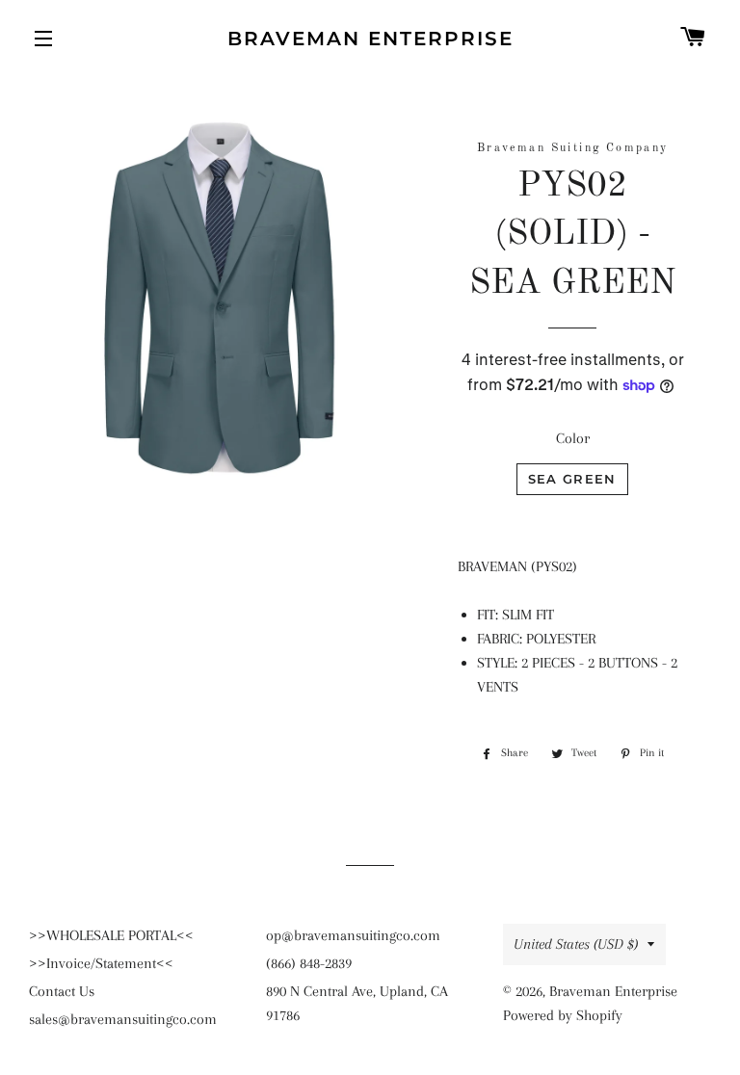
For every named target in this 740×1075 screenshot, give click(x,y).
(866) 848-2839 (309, 963)
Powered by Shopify (562, 1015)
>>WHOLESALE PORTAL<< (111, 935)
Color (573, 438)
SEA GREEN (572, 478)
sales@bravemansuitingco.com (123, 1019)
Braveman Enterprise (370, 38)
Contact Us (61, 991)
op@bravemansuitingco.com (353, 935)
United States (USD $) (576, 944)
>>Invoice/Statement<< (101, 963)
